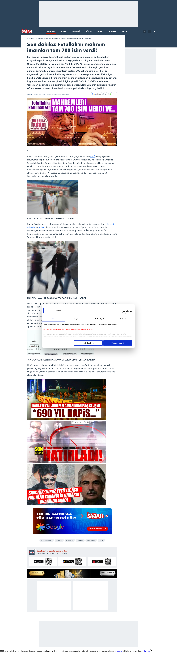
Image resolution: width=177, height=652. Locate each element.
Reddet (58, 310)
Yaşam (63, 31)
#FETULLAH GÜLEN (46, 540)
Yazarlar (112, 31)
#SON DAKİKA (91, 540)
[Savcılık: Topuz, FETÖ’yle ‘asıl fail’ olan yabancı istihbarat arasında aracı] (66, 504)
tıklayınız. (146, 651)
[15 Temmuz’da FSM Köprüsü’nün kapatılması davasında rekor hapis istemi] (66, 419)
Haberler (30, 38)
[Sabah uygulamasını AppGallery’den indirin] (102, 561)
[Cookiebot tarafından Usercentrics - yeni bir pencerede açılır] (123, 312)
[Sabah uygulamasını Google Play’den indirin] (72, 561)
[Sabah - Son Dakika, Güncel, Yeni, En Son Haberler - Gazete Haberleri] (27, 31)
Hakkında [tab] (123, 318)
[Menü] (154, 31)
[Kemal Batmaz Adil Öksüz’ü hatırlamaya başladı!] (66, 462)
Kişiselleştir (87, 343)
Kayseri (110, 224)
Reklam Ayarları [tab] (100, 318)
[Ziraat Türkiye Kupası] (144, 31)
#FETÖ (101, 540)
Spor (99, 31)
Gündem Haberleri (42, 38)
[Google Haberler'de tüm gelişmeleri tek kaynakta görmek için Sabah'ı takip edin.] (72, 522)
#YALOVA (80, 540)
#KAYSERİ (59, 540)
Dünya (89, 31)
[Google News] (97, 94)
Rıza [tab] (53, 318)
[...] (115, 94)
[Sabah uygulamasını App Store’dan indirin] (43, 561)
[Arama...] (149, 31)
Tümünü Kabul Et (118, 343)
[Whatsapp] (110, 94)
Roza (124, 31)
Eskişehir (31, 227)
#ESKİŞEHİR (69, 540)
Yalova (42, 227)
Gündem (51, 31)
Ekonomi (76, 31)
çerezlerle (118, 651)
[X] (105, 94)
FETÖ (92, 156)
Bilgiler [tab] (76, 318)
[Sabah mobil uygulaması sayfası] (32, 552)
